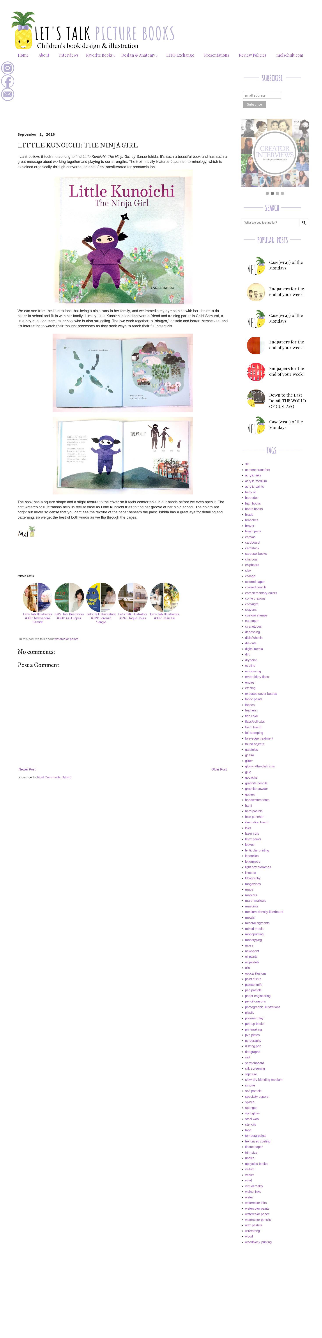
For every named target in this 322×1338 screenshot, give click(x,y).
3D (247, 464)
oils (247, 968)
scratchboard (254, 1063)
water (249, 1197)
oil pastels (252, 962)
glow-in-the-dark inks (260, 766)
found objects (254, 744)
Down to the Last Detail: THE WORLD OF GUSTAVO (287, 400)
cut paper (251, 621)
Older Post (219, 769)
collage (250, 576)
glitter (249, 761)
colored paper (255, 582)
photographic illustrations (262, 1007)
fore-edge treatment (259, 738)
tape (248, 1130)
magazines (253, 884)
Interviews (68, 55)
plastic (249, 1012)
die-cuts (251, 643)
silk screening (255, 1068)
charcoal (251, 559)
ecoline (250, 665)
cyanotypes (253, 626)
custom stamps (256, 615)
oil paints (251, 956)
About (44, 55)
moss (249, 945)
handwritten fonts (257, 800)
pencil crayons (255, 1001)
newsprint (252, 951)
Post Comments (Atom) (54, 777)
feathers (251, 710)
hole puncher (254, 817)
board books (254, 509)
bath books (253, 503)
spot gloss (252, 1113)
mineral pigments (257, 923)
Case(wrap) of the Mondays (286, 265)
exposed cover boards (261, 693)
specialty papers (257, 1096)
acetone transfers (257, 470)
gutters (250, 794)
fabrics (250, 705)
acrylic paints (254, 486)
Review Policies (253, 55)
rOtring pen (253, 1046)
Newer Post (27, 769)
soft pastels (253, 1091)
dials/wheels (254, 637)
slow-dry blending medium (264, 1079)
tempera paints (255, 1135)
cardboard (252, 542)
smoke (250, 1085)
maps (249, 889)
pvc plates (252, 1035)
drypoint (251, 660)
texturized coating (257, 1141)
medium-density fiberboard (264, 912)
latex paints (253, 839)
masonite (251, 906)
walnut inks (253, 1191)
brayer (249, 526)
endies (250, 682)
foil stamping (254, 733)
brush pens (253, 531)
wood (249, 1236)
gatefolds (251, 749)
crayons (251, 609)
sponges (251, 1108)
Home (23, 55)
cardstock (252, 548)
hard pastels (254, 811)
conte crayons (255, 598)
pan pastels (253, 990)
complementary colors (261, 593)
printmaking (253, 1029)
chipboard (252, 565)
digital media (254, 649)
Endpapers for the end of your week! (286, 291)
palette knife (253, 984)
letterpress (252, 861)
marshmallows (255, 900)
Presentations (216, 55)
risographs (252, 1052)
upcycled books (256, 1164)
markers (251, 895)
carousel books (256, 553)
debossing (252, 632)
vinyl (248, 1180)
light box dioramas (258, 867)
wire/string (252, 1231)
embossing (253, 671)
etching (250, 688)
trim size (251, 1152)
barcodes (251, 497)
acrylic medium (256, 481)
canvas (250, 537)
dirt (247, 654)
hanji (248, 805)
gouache (251, 777)
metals (250, 917)
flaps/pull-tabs (255, 721)
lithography (253, 878)
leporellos (252, 856)
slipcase (251, 1074)
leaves (250, 844)
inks (248, 828)
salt (247, 1057)
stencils (250, 1124)
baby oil (250, 492)
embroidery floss (257, 677)
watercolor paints (66, 639)
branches (251, 520)
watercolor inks (256, 1203)
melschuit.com (289, 55)
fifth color (251, 716)
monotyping (253, 940)
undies (250, 1158)
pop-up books (255, 1024)
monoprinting (254, 934)
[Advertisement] (123, 99)
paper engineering (258, 996)
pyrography (253, 1040)
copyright (251, 604)
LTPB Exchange (180, 55)
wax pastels (253, 1225)
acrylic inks (253, 475)
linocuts (250, 873)
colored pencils (256, 587)
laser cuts (252, 833)
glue (248, 772)
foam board (253, 727)
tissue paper (254, 1147)
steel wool (252, 1119)
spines (250, 1102)
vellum (250, 1169)
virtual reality (254, 1186)
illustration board (256, 822)
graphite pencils (256, 783)
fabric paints (253, 699)
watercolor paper (257, 1214)
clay (248, 570)
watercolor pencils (258, 1219)
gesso (249, 755)
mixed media (254, 928)
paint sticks (253, 979)
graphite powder (256, 788)
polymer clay (254, 1018)
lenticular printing (257, 850)
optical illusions (256, 973)
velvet (249, 1175)
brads (249, 514)
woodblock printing (258, 1242)
